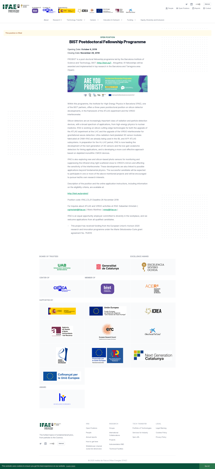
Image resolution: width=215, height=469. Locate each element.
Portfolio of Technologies (142, 428)
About (46, 20)
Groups (112, 428)
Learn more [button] (70, 466)
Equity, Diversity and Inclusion (152, 20)
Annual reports (91, 437)
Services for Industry (140, 433)
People (88, 433)
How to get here (92, 442)
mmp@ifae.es (110, 209)
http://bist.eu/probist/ (78, 193)
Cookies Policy (161, 433)
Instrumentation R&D (116, 444)
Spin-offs (136, 437)
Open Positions (91, 428)
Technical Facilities (116, 449)
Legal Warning (161, 428)
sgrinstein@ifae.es (77, 209)
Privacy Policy (161, 437)
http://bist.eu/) (104, 63)
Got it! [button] (207, 466)
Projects (112, 440)
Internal (61, 443)
